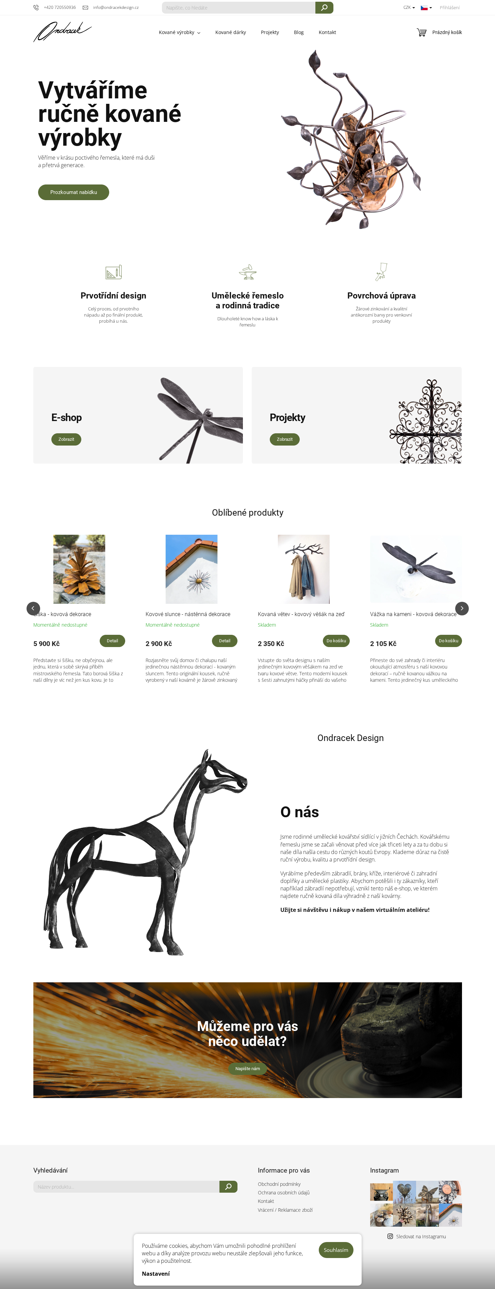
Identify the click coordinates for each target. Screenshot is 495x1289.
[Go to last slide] (33, 608)
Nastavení (156, 1273)
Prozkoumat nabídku (73, 192)
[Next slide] (462, 608)
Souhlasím (336, 1249)
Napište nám (247, 1068)
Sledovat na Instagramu (421, 1236)
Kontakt (266, 1201)
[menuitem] (179, 32)
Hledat (324, 8)
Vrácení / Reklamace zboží (285, 1210)
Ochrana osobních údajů (284, 1192)
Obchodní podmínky (279, 1184)
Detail (112, 640)
